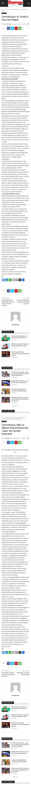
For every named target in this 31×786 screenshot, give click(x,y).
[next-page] (5, 360)
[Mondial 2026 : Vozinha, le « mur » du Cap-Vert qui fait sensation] (6, 383)
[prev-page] (3, 360)
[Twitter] (12, 28)
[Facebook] (8, 28)
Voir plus (15, 406)
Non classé (8, 9)
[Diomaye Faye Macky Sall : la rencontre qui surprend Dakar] (6, 391)
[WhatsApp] (20, 28)
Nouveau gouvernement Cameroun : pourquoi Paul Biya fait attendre (20, 353)
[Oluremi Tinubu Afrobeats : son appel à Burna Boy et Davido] (6, 338)
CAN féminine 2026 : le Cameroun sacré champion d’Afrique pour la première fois (20, 399)
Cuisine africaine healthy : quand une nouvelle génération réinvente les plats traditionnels (20, 373)
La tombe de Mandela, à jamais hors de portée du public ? (22, 301)
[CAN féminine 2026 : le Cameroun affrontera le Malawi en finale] (6, 346)
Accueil (3, 9)
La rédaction (8, 24)
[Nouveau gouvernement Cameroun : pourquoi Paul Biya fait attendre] (6, 354)
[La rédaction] (3, 24)
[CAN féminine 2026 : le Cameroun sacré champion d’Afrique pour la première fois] (6, 400)
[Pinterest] (16, 28)
